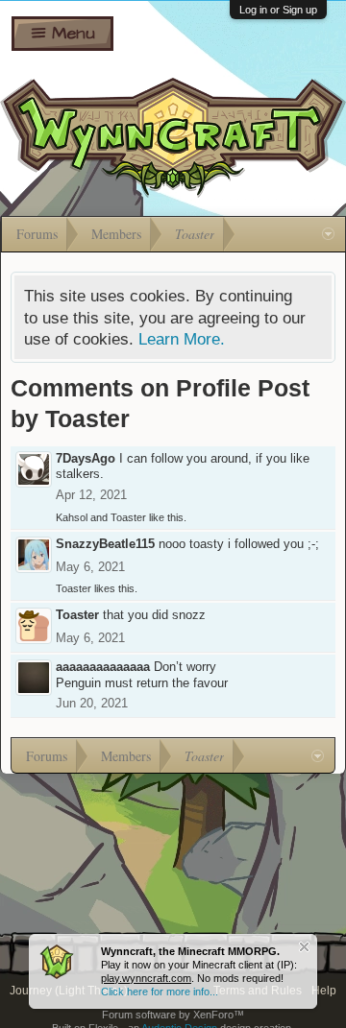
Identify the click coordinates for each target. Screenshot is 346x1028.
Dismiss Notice (304, 947)
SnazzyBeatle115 (105, 544)
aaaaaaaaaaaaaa (103, 666)
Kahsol (71, 517)
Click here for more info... (159, 991)
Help (323, 990)
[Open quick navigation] (328, 234)
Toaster (128, 517)
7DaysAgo (85, 458)
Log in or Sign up (278, 9)
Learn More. (181, 338)
